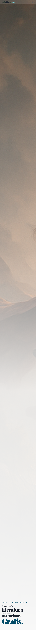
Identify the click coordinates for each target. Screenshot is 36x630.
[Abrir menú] (32, 2)
